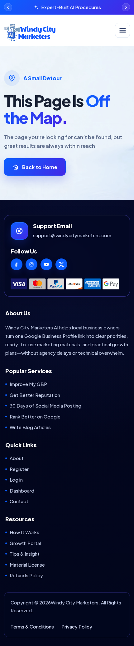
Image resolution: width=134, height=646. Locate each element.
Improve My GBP (28, 384)
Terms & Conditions (32, 626)
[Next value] (126, 7)
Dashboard (22, 490)
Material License (27, 565)
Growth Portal (25, 543)
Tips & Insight (25, 554)
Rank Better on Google (35, 416)
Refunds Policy (26, 575)
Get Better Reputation (35, 395)
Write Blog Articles (30, 427)
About (17, 458)
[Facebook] (16, 264)
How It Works (24, 532)
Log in (16, 480)
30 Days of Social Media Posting (45, 405)
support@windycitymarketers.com (72, 235)
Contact (19, 501)
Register (19, 469)
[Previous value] (8, 7)
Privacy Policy (76, 626)
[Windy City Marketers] (57, 30)
